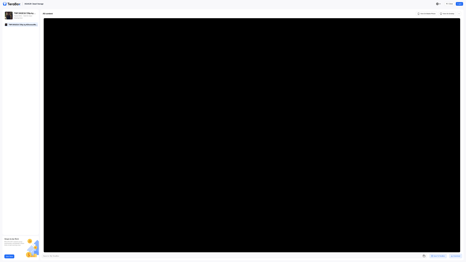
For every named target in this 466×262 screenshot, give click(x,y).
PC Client (449, 4)
